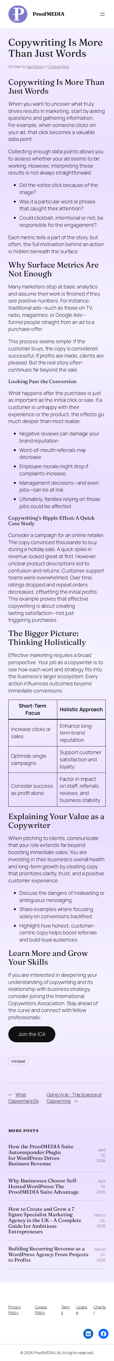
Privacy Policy (14, 1309)
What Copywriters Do (23, 1098)
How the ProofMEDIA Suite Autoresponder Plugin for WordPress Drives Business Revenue (41, 1155)
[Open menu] (102, 14)
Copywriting (58, 66)
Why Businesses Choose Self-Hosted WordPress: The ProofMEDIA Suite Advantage (43, 1186)
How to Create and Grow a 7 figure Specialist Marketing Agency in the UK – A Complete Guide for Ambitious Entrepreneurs (44, 1220)
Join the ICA (31, 1034)
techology (35, 66)
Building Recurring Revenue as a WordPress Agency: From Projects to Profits (48, 1254)
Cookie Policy (41, 1309)
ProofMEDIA (48, 14)
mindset (18, 1061)
